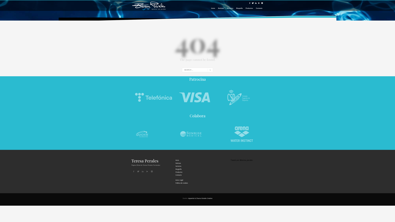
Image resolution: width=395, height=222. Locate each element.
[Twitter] (252, 3)
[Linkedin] (255, 3)
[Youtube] (259, 3)
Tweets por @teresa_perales (242, 160)
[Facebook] (249, 3)
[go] (210, 70)
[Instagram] (262, 3)
